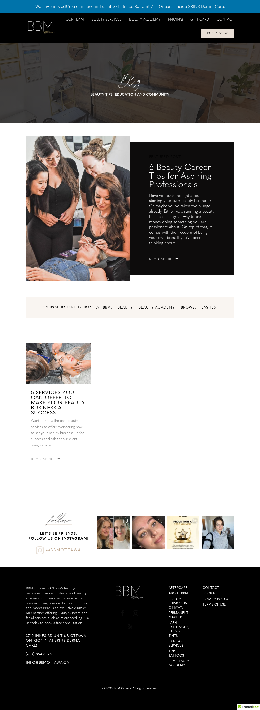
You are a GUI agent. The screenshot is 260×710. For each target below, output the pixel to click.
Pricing (175, 20)
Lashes (208, 308)
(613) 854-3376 (39, 654)
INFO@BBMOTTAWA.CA (47, 663)
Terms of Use (214, 604)
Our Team (75, 20)
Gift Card (199, 20)
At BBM (103, 308)
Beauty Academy (144, 20)
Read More (161, 259)
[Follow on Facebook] (122, 613)
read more (43, 459)
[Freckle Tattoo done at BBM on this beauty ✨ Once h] (218, 532)
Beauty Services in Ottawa (178, 603)
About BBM (178, 593)
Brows (188, 308)
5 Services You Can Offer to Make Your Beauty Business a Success (58, 403)
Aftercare (178, 588)
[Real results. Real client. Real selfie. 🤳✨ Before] (114, 532)
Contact (225, 20)
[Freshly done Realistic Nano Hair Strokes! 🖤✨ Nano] (148, 532)
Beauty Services (106, 20)
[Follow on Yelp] (130, 626)
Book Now (217, 33)
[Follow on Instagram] (135, 613)
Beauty (125, 308)
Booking (210, 593)
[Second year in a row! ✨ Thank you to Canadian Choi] (183, 532)
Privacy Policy (216, 599)
